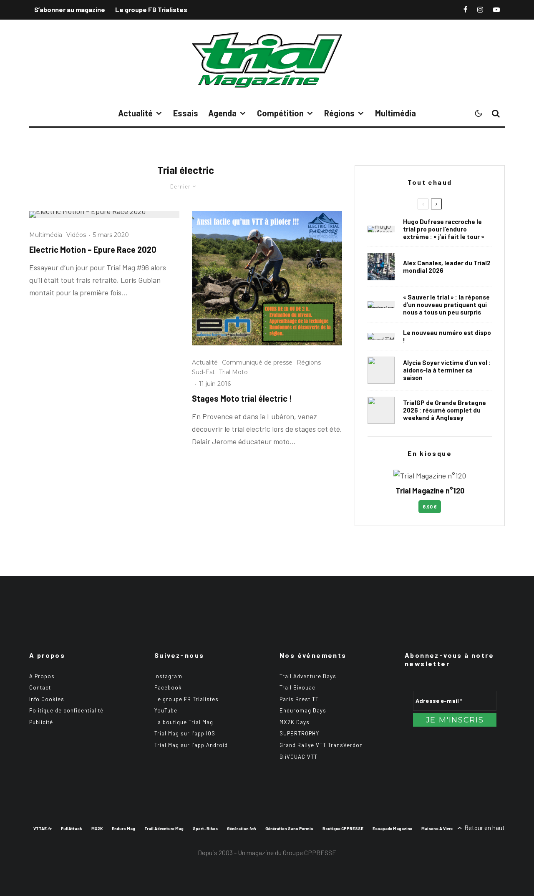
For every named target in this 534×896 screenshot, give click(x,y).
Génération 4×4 (241, 828)
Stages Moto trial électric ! (242, 398)
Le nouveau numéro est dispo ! (447, 336)
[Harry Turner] (381, 410)
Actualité (135, 113)
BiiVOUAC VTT (298, 756)
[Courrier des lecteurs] (381, 304)
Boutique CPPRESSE (342, 828)
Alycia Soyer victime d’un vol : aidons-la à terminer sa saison (447, 370)
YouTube (165, 710)
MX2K (97, 828)
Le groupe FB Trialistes (151, 9)
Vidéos (76, 235)
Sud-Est (203, 372)
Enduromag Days (303, 710)
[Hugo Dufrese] (381, 229)
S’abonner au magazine (69, 9)
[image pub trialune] (267, 278)
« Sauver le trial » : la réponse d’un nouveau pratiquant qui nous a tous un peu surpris (446, 304)
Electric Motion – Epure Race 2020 (92, 249)
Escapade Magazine (392, 828)
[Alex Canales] (381, 266)
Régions (339, 113)
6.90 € (430, 506)
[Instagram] (480, 9)
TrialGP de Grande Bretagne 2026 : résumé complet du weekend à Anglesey (444, 410)
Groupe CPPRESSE (309, 852)
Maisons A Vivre (437, 828)
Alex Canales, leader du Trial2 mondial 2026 (447, 266)
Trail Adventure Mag (164, 828)
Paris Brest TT (299, 699)
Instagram (168, 676)
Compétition (280, 113)
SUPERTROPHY (299, 733)
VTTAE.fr (42, 828)
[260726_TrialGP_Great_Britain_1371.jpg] (381, 370)
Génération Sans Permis (289, 828)
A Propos (42, 676)
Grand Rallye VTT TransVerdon (321, 745)
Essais (185, 113)
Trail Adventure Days (308, 676)
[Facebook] (465, 9)
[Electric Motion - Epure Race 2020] (104, 214)
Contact (40, 687)
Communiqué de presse (257, 362)
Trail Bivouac (297, 687)
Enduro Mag (123, 828)
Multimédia (395, 113)
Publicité (41, 722)
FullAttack (71, 828)
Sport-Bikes (205, 828)
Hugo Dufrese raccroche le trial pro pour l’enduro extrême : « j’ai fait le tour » (443, 229)
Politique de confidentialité (66, 710)
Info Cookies (46, 699)
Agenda (222, 113)
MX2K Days (295, 722)
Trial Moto (233, 372)
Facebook (168, 687)
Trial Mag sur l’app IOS (184, 733)
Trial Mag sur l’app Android (191, 745)
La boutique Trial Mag (183, 722)
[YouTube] (496, 9)
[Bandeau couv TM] (381, 336)
